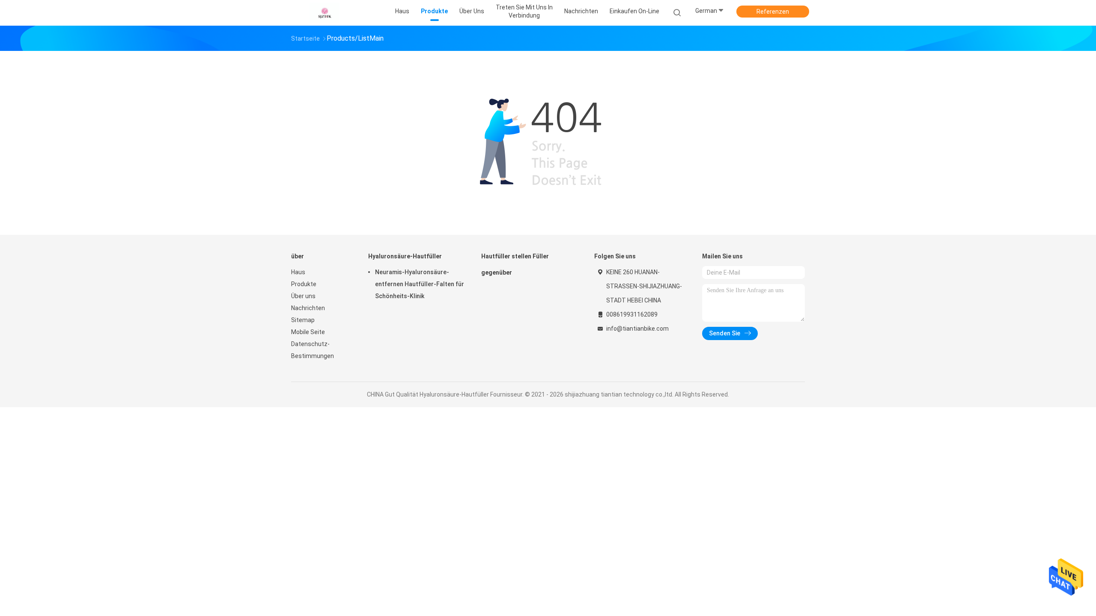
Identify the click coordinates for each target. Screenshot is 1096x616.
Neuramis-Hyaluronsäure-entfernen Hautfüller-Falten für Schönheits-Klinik (419, 284)
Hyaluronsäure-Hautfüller (405, 256)
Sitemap (303, 320)
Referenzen (772, 11)
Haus (298, 272)
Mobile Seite (308, 332)
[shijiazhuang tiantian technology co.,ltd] (324, 13)
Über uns (303, 296)
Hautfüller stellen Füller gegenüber (515, 264)
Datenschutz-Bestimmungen (312, 350)
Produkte (303, 284)
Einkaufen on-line (634, 11)
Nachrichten (308, 308)
